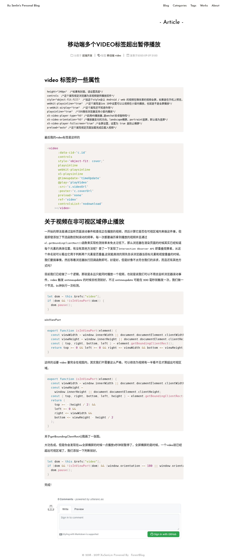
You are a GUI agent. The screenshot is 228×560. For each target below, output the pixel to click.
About (215, 5)
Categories (180, 5)
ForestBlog (138, 555)
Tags (193, 5)
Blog (166, 5)
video (118, 55)
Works (204, 5)
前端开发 (87, 55)
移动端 (110, 55)
